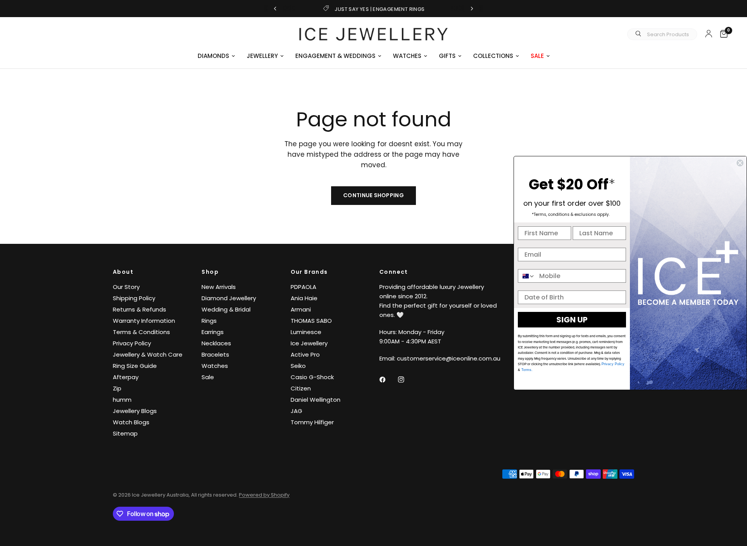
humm (122, 400)
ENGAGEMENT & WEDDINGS (335, 56)
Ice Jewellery (309, 343)
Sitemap (125, 433)
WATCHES (407, 56)
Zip (117, 388)
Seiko (298, 366)
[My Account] (708, 33)
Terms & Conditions (141, 332)
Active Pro (305, 354)
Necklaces (216, 343)
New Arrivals (219, 287)
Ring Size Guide (135, 366)
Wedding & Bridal (226, 309)
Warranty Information (144, 321)
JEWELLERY (262, 56)
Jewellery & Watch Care (147, 354)
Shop (210, 272)
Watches (215, 366)
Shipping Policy (134, 298)
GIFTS (447, 56)
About (123, 272)
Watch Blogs (131, 422)
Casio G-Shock (312, 377)
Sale (208, 377)
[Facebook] (387, 379)
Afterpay (126, 377)
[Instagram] (406, 379)
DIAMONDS (213, 56)
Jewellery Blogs (135, 411)
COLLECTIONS (493, 56)
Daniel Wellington (315, 400)
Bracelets (215, 354)
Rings (209, 321)
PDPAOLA (303, 287)
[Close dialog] (740, 163)
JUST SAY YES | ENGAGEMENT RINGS (379, 9)
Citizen (301, 388)
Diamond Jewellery (229, 298)
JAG (296, 411)
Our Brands (309, 272)
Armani (301, 309)
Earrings (213, 332)
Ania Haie (304, 298)
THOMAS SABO (311, 321)
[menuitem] (216, 56)
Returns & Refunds (139, 309)
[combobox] (526, 276)
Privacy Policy (132, 343)
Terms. (526, 370)
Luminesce (306, 332)
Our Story (126, 287)
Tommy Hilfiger (312, 422)
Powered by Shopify (264, 495)
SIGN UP (571, 319)
